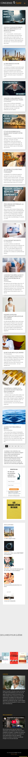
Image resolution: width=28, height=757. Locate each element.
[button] (1, 658)
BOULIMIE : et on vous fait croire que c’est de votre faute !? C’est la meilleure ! (13, 569)
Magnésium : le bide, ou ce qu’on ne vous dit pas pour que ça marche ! (13, 389)
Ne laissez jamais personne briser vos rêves (13, 585)
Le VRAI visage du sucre (11, 63)
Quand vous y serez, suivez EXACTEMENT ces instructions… (13, 553)
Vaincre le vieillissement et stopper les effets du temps (13, 99)
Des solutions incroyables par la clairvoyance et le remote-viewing (13, 28)
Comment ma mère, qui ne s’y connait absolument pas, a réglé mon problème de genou (14, 277)
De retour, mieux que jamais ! (14, 352)
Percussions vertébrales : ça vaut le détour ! (14, 204)
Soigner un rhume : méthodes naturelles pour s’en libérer (13, 316)
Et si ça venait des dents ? (12, 240)
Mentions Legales (14, 754)
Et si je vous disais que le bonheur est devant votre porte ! (13, 133)
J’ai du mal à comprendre (9, 601)
